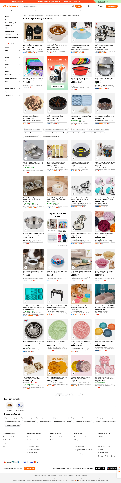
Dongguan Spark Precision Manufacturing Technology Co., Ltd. (33, 122)
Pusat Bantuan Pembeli (80, 436)
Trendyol (78, 475)
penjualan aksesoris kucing (31, 136)
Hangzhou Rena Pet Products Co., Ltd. (80, 312)
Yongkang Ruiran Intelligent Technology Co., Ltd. (57, 312)
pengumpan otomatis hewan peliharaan (94, 132)
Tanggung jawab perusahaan (10, 443)
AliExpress (37, 475)
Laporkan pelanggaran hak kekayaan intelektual (83, 450)
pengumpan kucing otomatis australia (55, 132)
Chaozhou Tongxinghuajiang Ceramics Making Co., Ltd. (33, 278)
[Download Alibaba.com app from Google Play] (112, 468)
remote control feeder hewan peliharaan (99, 129)
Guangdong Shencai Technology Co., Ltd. (105, 51)
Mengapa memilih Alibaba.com (11, 436)
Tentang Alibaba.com (9, 433)
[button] (73, 6)
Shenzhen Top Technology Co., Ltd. (56, 51)
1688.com (43, 475)
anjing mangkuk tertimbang (79, 129)
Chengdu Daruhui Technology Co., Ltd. (33, 51)
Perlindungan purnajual (33, 446)
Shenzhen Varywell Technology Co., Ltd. (81, 123)
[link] (119, 467)
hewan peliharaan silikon (74, 132)
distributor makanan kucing (13, 425)
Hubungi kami (77, 440)
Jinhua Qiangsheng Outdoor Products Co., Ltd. (57, 122)
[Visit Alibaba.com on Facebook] (98, 456)
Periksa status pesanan (103, 443)
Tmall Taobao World (52, 475)
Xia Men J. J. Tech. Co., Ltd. (101, 312)
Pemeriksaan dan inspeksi (33, 449)
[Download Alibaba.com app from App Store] (100, 468)
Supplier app (61, 468)
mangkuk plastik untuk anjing (44, 418)
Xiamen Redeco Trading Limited (79, 278)
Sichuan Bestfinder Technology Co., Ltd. (105, 242)
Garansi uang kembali (32, 440)
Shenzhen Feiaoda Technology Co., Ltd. (105, 278)
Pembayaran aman (31, 436)
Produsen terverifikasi (56, 436)
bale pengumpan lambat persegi (105, 418)
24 (79, 394)
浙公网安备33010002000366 (87, 480)
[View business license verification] (75, 480)
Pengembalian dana (79, 446)
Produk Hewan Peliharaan (52, 15)
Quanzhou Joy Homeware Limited (79, 169)
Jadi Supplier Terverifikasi (103, 446)
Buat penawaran (54, 440)
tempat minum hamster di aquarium (62, 421)
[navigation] (12, 205)
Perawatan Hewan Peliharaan (36, 15)
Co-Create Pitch (7, 440)
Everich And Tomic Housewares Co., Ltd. (57, 169)
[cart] (94, 6)
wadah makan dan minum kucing (83, 421)
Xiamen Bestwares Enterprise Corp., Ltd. (105, 122)
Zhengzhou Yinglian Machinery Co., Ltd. (105, 86)
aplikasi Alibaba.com (87, 468)
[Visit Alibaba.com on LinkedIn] (102, 456)
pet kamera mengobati (29, 421)
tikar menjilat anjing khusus (13, 421)
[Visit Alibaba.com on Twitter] (105, 456)
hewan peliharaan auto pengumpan (33, 132)
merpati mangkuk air (44, 421)
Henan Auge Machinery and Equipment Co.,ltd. (33, 170)
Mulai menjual (100, 440)
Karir (4, 446)
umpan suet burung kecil (61, 418)
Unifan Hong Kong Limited (101, 205)
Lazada (60, 475)
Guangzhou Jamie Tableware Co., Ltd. (56, 278)
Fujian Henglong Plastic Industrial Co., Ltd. (105, 169)
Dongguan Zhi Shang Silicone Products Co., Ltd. (33, 314)
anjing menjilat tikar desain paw (32, 129)
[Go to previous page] (56, 394)
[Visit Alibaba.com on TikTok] (115, 456)
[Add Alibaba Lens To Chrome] (29, 468)
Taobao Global (67, 475)
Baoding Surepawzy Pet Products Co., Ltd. (33, 85)
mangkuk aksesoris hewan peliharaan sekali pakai (56, 129)
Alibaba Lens (12, 468)
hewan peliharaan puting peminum (51, 136)
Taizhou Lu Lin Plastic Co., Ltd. (78, 205)
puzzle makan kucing (88, 418)
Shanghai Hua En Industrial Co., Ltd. (80, 87)
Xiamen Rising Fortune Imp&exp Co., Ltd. (33, 206)
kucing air (98, 421)
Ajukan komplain (78, 443)
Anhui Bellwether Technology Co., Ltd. (33, 242)
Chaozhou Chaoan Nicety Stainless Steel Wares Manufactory (33, 350)
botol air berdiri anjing (28, 418)
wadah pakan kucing (109, 421)
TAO (73, 475)
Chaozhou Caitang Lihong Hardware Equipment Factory (81, 242)
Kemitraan (100, 449)
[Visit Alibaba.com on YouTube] (112, 456)
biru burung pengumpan (12, 418)
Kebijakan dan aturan (32, 452)
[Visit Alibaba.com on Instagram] (108, 456)
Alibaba (24, 15)
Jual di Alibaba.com (102, 436)
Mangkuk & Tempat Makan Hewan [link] (70, 15)
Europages (84, 475)
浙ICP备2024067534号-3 (102, 480)
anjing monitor (75, 418)
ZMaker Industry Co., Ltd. (77, 51)
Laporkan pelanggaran (79, 453)
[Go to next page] (82, 394)
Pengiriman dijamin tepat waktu (35, 443)
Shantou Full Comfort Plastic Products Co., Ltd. (57, 206)
